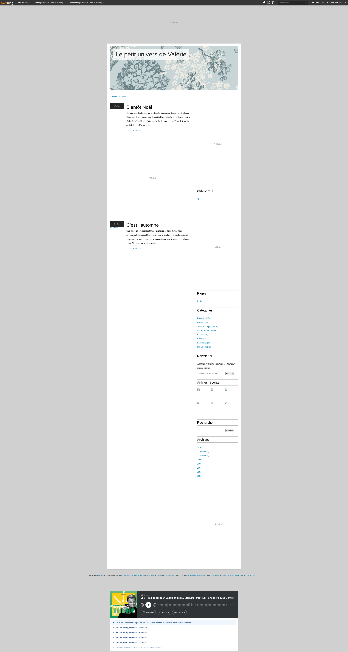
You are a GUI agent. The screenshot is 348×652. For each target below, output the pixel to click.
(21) (206, 330)
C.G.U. (180, 575)
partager (165, 612)
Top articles (150, 575)
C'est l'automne (142, 225)
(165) (203, 318)
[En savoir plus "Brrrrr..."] (231, 408)
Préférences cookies (252, 575)
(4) (203, 342)
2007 (199, 467)
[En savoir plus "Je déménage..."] (217, 395)
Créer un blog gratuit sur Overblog (132, 575)
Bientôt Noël (139, 107)
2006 (199, 471)
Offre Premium (214, 575)
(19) (202, 334)
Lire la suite (133, 131)
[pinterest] (273, 2)
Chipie (101, 575)
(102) (203, 322)
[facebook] (264, 2)
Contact (122, 96)
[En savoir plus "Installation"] (204, 395)
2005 (199, 475)
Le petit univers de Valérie (151, 54)
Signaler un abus (170, 575)
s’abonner (150, 612)
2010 (199, 447)
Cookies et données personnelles (232, 575)
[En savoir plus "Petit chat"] (204, 408)
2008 (199, 463)
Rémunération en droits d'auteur (196, 575)
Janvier (203, 455)
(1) (204, 346)
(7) (203, 338)
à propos (181, 612)
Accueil (113, 96)
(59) (207, 326)
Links (199, 301)
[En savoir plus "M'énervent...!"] (231, 395)
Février (203, 451)
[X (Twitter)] (268, 2)
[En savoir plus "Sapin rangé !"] (217, 408)
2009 (199, 459)
